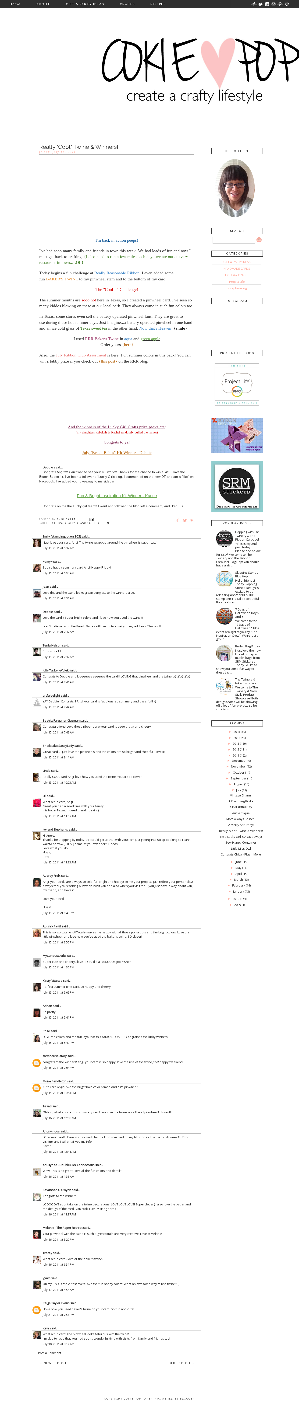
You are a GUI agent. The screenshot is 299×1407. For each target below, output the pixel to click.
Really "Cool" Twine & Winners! (241, 831)
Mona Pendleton (54, 1081)
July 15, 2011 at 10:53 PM (59, 1093)
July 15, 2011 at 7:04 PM (58, 1067)
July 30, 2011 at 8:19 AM (58, 1344)
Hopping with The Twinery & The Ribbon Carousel (247, 535)
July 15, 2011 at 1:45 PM (58, 913)
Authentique (241, 813)
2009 (237, 905)
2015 (237, 732)
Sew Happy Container (240, 842)
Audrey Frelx (52, 875)
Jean (46, 586)
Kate (46, 1328)
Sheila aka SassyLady (58, 746)
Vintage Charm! (241, 795)
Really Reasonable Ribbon (86, 523)
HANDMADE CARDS (237, 268)
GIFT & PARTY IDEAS (85, 4)
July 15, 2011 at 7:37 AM (58, 632)
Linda (46, 770)
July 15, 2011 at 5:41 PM (58, 1017)
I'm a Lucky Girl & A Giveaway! (241, 836)
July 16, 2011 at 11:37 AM (59, 1214)
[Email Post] (91, 519)
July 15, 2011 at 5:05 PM (58, 992)
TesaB (47, 1106)
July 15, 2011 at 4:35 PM (58, 967)
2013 (236, 743)
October (238, 772)
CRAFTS (127, 4)
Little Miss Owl (241, 848)
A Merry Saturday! (241, 825)
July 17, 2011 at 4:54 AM (58, 1290)
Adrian (47, 1006)
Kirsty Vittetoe (52, 980)
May (238, 868)
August (238, 784)
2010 (236, 899)
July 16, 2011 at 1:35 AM (58, 1176)
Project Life (237, 281)
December (239, 760)
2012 (236, 749)
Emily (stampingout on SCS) (62, 536)
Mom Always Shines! (240, 819)
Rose (46, 1031)
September (238, 778)
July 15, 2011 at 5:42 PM (58, 1042)
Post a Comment (49, 1353)
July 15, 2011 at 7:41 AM (58, 682)
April (238, 874)
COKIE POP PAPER (138, 1398)
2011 (236, 755)
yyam (46, 1278)
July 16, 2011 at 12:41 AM (59, 1151)
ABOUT (43, 4)
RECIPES (158, 4)
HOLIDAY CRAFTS (237, 275)
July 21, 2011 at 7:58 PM (58, 1315)
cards (57, 523)
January (238, 891)
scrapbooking (237, 288)
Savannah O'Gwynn (57, 1190)
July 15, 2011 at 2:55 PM (58, 942)
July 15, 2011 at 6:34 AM (58, 573)
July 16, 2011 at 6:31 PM (58, 1264)
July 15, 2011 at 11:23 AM (59, 862)
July (238, 790)
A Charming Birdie (240, 801)
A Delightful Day (241, 807)
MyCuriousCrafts (55, 955)
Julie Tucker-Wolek (56, 670)
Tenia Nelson (52, 645)
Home (15, 4)
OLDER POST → (182, 1363)
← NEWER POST (53, 1363)
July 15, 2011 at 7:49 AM (58, 707)
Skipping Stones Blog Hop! (246, 574)
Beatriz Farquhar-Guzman (61, 720)
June (238, 862)
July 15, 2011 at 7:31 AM (58, 598)
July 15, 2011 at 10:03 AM (59, 782)
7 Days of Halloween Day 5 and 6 (247, 613)
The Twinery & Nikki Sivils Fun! (245, 681)
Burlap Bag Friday (247, 646)
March (238, 879)
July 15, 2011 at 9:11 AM (58, 757)
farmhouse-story (55, 1056)
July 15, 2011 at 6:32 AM (58, 548)
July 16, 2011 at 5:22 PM (58, 1239)
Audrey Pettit (52, 926)
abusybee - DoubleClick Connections (69, 1165)
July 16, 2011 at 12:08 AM (59, 1118)
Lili (44, 796)
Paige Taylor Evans (56, 1303)
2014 (237, 738)
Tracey (47, 1253)
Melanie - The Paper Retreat (62, 1227)
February (238, 885)
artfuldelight (51, 695)
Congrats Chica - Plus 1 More (241, 854)
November (238, 766)
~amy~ (48, 561)
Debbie (48, 612)
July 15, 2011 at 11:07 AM (59, 816)
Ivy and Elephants (55, 829)
